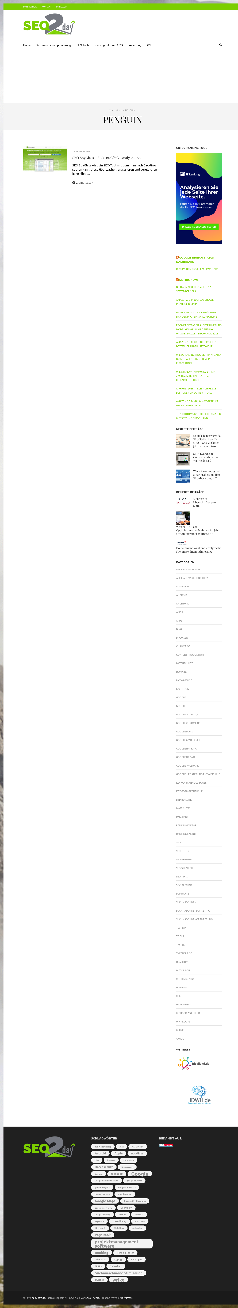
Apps (179, 620)
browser (111, 1160)
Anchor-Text (137, 1146)
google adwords (134, 1180)
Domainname (127, 1167)
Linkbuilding (184, 799)
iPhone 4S (139, 1214)
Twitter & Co (184, 953)
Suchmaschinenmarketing (193, 910)
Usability (182, 961)
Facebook (182, 688)
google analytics (102, 1187)
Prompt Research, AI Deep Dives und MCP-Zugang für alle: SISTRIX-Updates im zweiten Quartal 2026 (199, 329)
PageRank (182, 816)
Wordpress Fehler (188, 1012)
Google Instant (125, 1194)
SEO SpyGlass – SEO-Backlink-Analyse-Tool (107, 157)
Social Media (184, 885)
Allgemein (182, 586)
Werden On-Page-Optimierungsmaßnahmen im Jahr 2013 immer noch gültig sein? (197, 530)
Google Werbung (102, 1214)
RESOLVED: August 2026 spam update (198, 268)
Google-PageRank (187, 765)
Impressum (61, 6)
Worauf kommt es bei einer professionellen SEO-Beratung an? (206, 474)
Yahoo (180, 1038)
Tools (180, 936)
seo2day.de (38, 1297)
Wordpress (183, 1004)
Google (181, 697)
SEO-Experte (184, 859)
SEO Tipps (136, 1259)
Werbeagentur (185, 978)
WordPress (126, 1297)
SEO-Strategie (184, 867)
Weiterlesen (84, 182)
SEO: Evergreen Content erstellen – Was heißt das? (205, 457)
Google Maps (184, 731)
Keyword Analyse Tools (191, 782)
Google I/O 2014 (102, 1194)
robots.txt (100, 1259)
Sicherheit (116, 1266)
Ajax (122, 1146)
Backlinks (137, 1153)
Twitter (181, 944)
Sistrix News (188, 280)
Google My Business (188, 739)
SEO (178, 842)
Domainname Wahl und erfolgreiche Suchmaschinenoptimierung (198, 549)
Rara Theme (92, 1297)
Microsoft (100, 1228)
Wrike (180, 1030)
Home (27, 45)
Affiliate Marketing (188, 569)
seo (118, 1259)
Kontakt (46, 6)
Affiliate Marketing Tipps (192, 577)
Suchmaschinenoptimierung (53, 45)
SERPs (98, 1266)
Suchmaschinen (186, 902)
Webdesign (183, 970)
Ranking (101, 1252)
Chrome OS (183, 646)
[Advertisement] (122, 76)
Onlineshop (137, 1228)
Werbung (182, 987)
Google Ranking (186, 748)
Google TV (126, 1207)
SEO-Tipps (182, 876)
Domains (181, 671)
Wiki (149, 45)
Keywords (99, 1221)
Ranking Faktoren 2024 (109, 45)
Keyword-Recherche (189, 791)
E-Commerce (184, 680)
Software (182, 893)
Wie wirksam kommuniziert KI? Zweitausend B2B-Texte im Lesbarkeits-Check (195, 375)
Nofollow (119, 1228)
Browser (182, 637)
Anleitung (135, 45)
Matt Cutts (183, 808)
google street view (103, 1207)
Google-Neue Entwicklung (106, 1180)
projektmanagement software (117, 1243)
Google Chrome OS (188, 722)
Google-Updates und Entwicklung (198, 774)
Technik (181, 927)
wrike (118, 1279)
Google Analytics (187, 714)
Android (181, 594)
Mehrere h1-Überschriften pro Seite (204, 502)
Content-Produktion (190, 654)
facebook (117, 1174)
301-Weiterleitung (103, 1146)
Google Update (185, 757)
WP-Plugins (183, 1021)
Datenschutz (30, 6)
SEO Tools (83, 45)
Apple (179, 612)
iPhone (122, 1214)
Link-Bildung (119, 1221)
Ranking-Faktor (186, 825)
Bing (179, 629)
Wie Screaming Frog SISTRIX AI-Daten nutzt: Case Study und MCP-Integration (198, 359)
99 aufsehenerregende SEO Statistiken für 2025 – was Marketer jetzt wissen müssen (207, 441)
